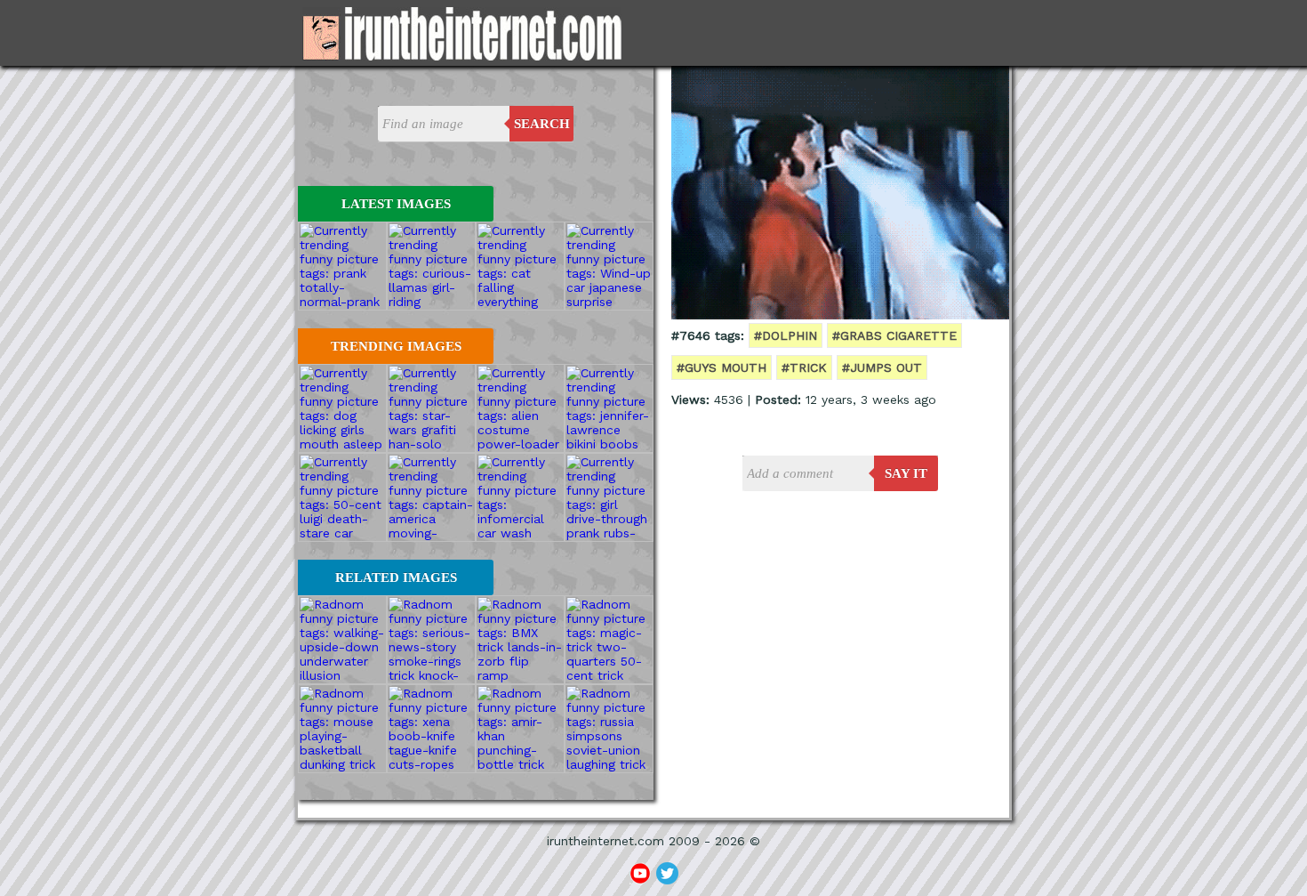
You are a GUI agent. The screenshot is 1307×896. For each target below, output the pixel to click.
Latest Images (396, 204)
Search (542, 124)
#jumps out (882, 367)
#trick (804, 367)
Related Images (396, 577)
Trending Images (396, 346)
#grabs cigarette (894, 335)
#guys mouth (721, 367)
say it (906, 473)
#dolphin (785, 335)
